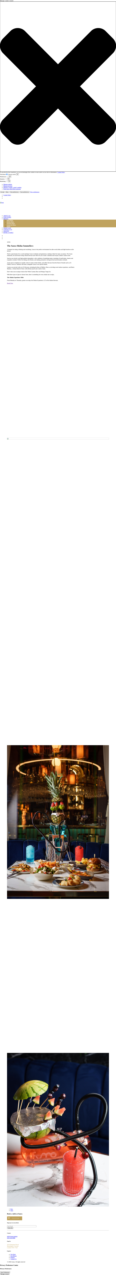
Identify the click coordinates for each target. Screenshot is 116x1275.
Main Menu (10, 220)
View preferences (14, 192)
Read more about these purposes (12, 189)
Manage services (7, 186)
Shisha (8, 226)
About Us (6, 215)
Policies (12, 1257)
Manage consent (5, 1274)
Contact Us (7, 229)
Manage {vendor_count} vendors (12, 187)
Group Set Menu (11, 225)
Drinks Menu (10, 222)
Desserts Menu (11, 223)
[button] (58, 87)
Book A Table (8, 232)
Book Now (10, 283)
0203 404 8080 (11, 1238)
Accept (2, 192)
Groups (6, 231)
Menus (5, 219)
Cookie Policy (61, 172)
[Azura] (58, 207)
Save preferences (24, 192)
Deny (7, 192)
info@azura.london (12, 1236)
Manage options (7, 184)
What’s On (7, 228)
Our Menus (13, 1256)
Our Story (7, 217)
